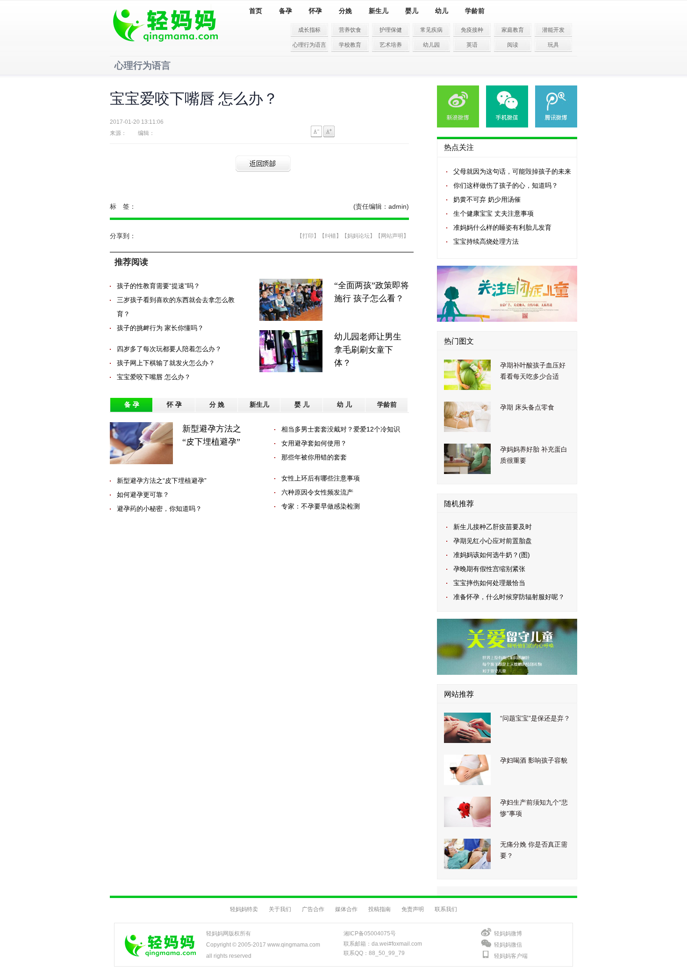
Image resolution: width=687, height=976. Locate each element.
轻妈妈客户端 (511, 956)
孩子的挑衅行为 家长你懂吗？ (160, 328)
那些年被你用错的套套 (314, 457)
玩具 (553, 45)
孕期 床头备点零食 (527, 407)
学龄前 (475, 10)
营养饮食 (350, 30)
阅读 (512, 45)
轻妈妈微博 (508, 933)
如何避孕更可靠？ (143, 494)
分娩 (345, 10)
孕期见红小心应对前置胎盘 (492, 541)
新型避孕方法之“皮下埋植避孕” (162, 480)
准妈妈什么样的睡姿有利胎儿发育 (502, 227)
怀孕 (315, 10)
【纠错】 (330, 236)
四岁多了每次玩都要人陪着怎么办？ (169, 349)
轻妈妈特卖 (244, 909)
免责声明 (412, 909)
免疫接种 (472, 30)
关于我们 (280, 909)
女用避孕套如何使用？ (314, 443)
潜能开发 (553, 30)
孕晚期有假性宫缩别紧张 (489, 569)
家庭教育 (512, 30)
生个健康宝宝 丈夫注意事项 (493, 213)
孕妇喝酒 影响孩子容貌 (533, 760)
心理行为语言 (309, 45)
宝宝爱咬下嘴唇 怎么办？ (154, 377)
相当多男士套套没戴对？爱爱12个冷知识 (340, 429)
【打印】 (308, 236)
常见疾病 (431, 30)
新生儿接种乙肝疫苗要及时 (492, 526)
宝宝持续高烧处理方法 (486, 241)
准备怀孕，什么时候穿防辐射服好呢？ (509, 597)
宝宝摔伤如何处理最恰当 (489, 583)
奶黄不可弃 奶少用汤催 (487, 199)
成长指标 (309, 30)
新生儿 (378, 10)
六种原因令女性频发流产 (317, 492)
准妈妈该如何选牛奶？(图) (491, 555)
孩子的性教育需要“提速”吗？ (158, 286)
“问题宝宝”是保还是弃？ (535, 718)
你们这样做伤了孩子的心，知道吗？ (505, 185)
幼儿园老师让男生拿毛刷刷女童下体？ (367, 350)
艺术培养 (390, 45)
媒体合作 (346, 909)
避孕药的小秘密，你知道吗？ (159, 508)
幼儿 (441, 10)
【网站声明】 (392, 236)
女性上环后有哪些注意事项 (320, 478)
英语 (472, 45)
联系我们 (446, 909)
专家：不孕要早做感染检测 (320, 506)
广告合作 (313, 909)
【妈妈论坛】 (358, 236)
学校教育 (350, 45)
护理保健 (390, 30)
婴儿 (411, 10)
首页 (255, 10)
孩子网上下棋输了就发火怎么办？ (166, 363)
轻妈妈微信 (508, 944)
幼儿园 (431, 45)
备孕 (285, 10)
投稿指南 (379, 909)
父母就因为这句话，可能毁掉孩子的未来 (512, 171)
